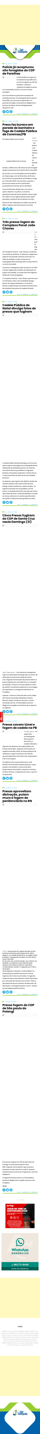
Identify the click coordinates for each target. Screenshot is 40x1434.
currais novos (10, 1335)
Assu (36, 1331)
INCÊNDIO (35, 1335)
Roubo (23, 1343)
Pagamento (11, 1339)
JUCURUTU (16, 1337)
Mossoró (25, 1337)
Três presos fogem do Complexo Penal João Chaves (18, 225)
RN (36, 1341)
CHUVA (22, 1333)
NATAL (29, 1337)
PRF (25, 1341)
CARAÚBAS (13, 1333)
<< (17, 1200)
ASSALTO (15, 1331)
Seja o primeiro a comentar (27, 114)
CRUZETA (4, 1335)
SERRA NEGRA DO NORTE (31, 1343)
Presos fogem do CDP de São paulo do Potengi (18, 1008)
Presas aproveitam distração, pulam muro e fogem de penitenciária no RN (17, 796)
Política (22, 1341)
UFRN (12, 1345)
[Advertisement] (20, 25)
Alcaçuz (10, 1331)
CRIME (36, 1333)
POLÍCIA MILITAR (15, 1341)
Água (23, 1345)
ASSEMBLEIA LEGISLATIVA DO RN (26, 1331)
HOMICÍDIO (30, 1335)
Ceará (17, 1333)
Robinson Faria (17, 1343)
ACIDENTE (4, 1331)
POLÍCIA (35, 1339)
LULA (21, 1337)
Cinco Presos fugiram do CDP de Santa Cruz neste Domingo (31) (18, 518)
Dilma (16, 1335)
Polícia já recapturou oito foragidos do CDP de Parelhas (18, 70)
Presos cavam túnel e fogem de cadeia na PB (19, 726)
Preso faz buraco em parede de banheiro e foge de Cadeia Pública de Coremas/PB (19, 129)
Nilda (32, 1337)
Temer (9, 1345)
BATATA (3, 1333)
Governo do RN (22, 1335)
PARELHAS (22, 1339)
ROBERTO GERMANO (7, 1343)
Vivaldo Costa (18, 1345)
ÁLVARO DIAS (29, 1345)
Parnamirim (29, 1339)
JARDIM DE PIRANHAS (7, 1337)
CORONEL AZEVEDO (29, 1333)
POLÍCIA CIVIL (7, 1341)
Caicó (7, 1333)
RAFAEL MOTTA (31, 1341)
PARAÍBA (17, 1339)
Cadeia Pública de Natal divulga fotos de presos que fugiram (19, 308)
